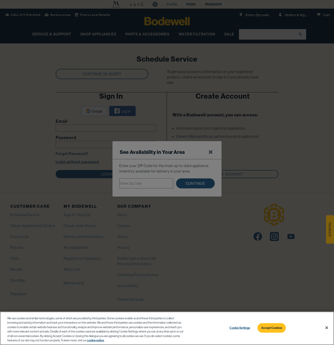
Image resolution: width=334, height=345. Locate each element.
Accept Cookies (271, 328)
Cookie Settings (239, 328)
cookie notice (95, 340)
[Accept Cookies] (327, 328)
